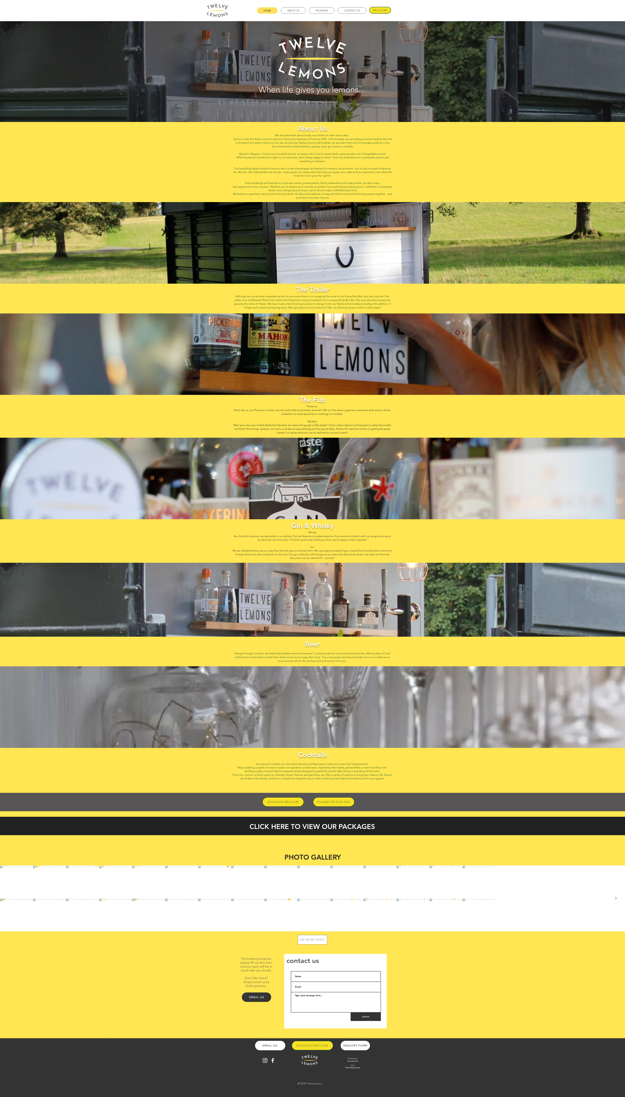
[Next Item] (616, 898)
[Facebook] (273, 1060)
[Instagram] (265, 1060)
